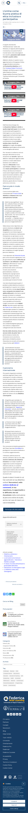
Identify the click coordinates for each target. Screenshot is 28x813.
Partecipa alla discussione (14, 509)
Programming (19, 683)
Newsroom (6, 728)
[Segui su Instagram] (14, 714)
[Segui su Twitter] (11, 714)
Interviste (6, 648)
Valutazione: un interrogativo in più (14, 567)
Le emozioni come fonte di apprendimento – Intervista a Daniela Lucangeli (13, 560)
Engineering (6, 678)
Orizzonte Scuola (19, 255)
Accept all (14, 801)
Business (12, 671)
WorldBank (18, 448)
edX (22, 675)
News (4, 653)
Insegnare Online (7, 24)
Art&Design (6, 671)
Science (5, 685)
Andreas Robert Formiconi (14, 68)
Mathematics (6, 680)
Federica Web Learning (10, 22)
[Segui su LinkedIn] (17, 714)
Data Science (16, 673)
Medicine (13, 680)
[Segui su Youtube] (20, 714)
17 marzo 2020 (16, 193)
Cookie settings (14, 808)
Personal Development (8, 683)
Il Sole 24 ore (8, 307)
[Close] (23, 783)
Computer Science (7, 673)
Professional (6, 658)
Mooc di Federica (8, 650)
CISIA (17, 671)
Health (12, 678)
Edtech (5, 643)
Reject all (14, 805)
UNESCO (16, 343)
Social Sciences (12, 685)
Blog (4, 731)
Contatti (5, 725)
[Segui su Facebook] (8, 714)
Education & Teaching (15, 675)
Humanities (17, 678)
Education (5, 675)
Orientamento (7, 655)
